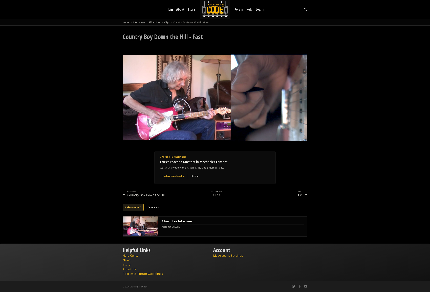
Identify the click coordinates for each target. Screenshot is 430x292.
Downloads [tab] (153, 207)
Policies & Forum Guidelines (143, 274)
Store (127, 265)
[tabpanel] (215, 226)
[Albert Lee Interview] (215, 226)
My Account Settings (228, 255)
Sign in (195, 176)
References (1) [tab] (133, 207)
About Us (129, 269)
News (127, 260)
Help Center (131, 255)
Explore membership (173, 176)
